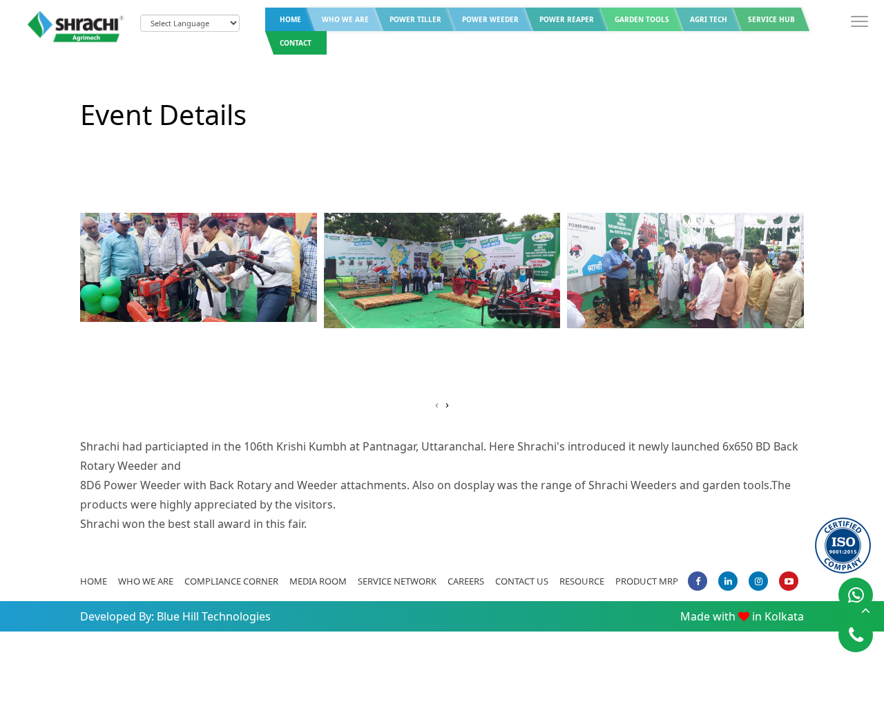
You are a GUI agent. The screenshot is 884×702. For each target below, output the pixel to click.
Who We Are (345, 19)
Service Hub (771, 19)
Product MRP (646, 581)
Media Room (318, 581)
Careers (466, 581)
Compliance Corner (231, 581)
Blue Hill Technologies (214, 616)
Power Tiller (415, 19)
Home (290, 19)
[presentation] (437, 404)
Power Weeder (490, 19)
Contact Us (521, 581)
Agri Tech (708, 19)
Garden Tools (642, 19)
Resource (581, 581)
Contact (295, 43)
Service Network (397, 581)
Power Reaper (566, 19)
